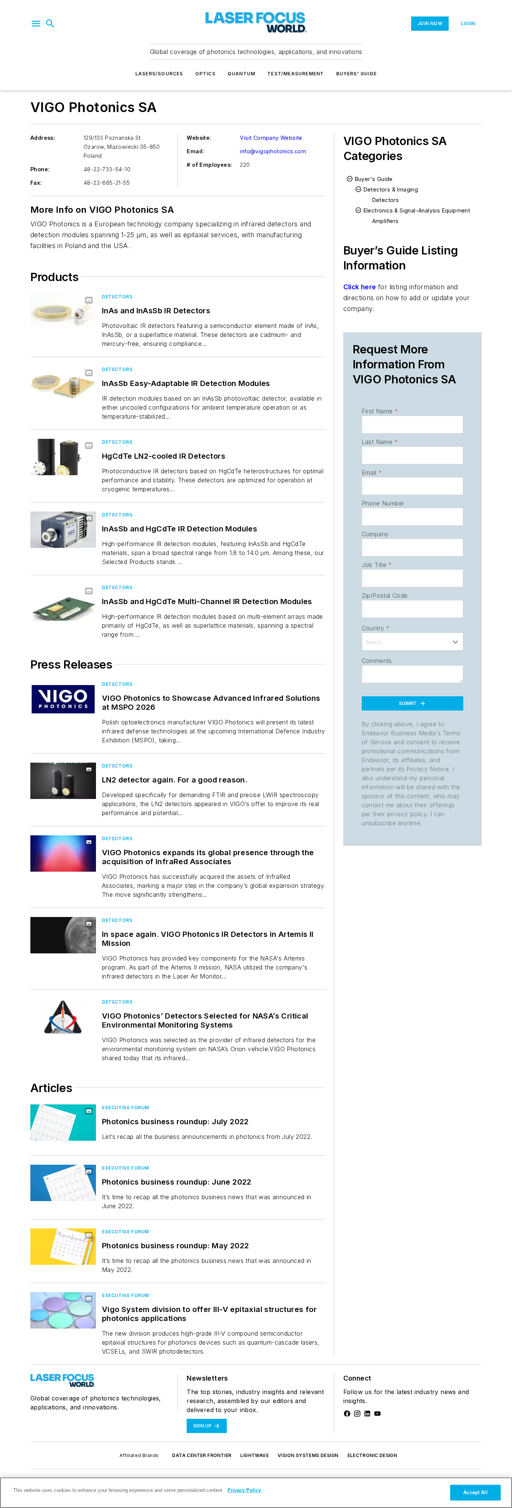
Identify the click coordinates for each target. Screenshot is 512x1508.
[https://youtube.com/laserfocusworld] (377, 1413)
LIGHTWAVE (254, 1455)
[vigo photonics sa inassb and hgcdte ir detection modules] (63, 530)
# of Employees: (209, 165)
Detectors (117, 296)
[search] (50, 23)
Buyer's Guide (374, 179)
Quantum (241, 73)
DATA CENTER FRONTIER (201, 1455)
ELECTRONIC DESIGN (372, 1455)
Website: (199, 138)
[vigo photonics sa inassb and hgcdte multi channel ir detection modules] (63, 602)
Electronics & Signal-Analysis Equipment (417, 210)
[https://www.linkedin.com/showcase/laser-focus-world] (367, 1413)
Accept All (475, 1492)
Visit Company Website (271, 138)
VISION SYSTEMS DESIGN (308, 1455)
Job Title (377, 564)
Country (376, 628)
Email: (195, 151)
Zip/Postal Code (385, 595)
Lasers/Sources (159, 73)
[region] (256, 1492)
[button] (36, 23)
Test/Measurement (295, 73)
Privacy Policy (244, 1490)
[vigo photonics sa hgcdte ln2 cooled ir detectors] (63, 457)
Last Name (380, 442)
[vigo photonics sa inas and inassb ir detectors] (63, 311)
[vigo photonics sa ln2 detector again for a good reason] (63, 781)
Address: (42, 138)
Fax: (36, 183)
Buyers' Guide (356, 73)
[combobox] (412, 642)
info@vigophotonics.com (273, 151)
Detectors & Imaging (391, 189)
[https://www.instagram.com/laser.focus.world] (357, 1413)
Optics (205, 73)
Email (372, 472)
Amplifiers (385, 221)
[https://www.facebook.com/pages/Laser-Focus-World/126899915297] (347, 1413)
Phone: (39, 169)
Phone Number (383, 503)
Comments (377, 660)
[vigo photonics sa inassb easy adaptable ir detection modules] (63, 384)
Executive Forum (125, 1107)
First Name (380, 411)
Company (375, 534)
